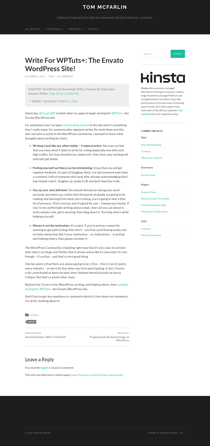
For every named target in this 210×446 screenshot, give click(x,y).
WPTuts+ (117, 113)
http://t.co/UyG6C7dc (64, 93)
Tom (51, 76)
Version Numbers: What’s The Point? (45, 335)
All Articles (32, 29)
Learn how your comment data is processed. (97, 375)
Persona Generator (151, 235)
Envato (31, 322)
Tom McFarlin (105, 7)
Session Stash (148, 174)
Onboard (146, 228)
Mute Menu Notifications (154, 211)
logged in (45, 367)
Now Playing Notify (151, 144)
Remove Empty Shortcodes (155, 198)
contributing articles (76, 125)
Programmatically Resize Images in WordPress (109, 337)
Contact (93, 29)
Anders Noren (168, 433)
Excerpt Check (148, 192)
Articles (35, 315)
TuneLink (146, 151)
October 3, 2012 (67, 101)
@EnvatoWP (47, 113)
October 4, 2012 (35, 76)
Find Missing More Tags (153, 205)
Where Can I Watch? (151, 157)
